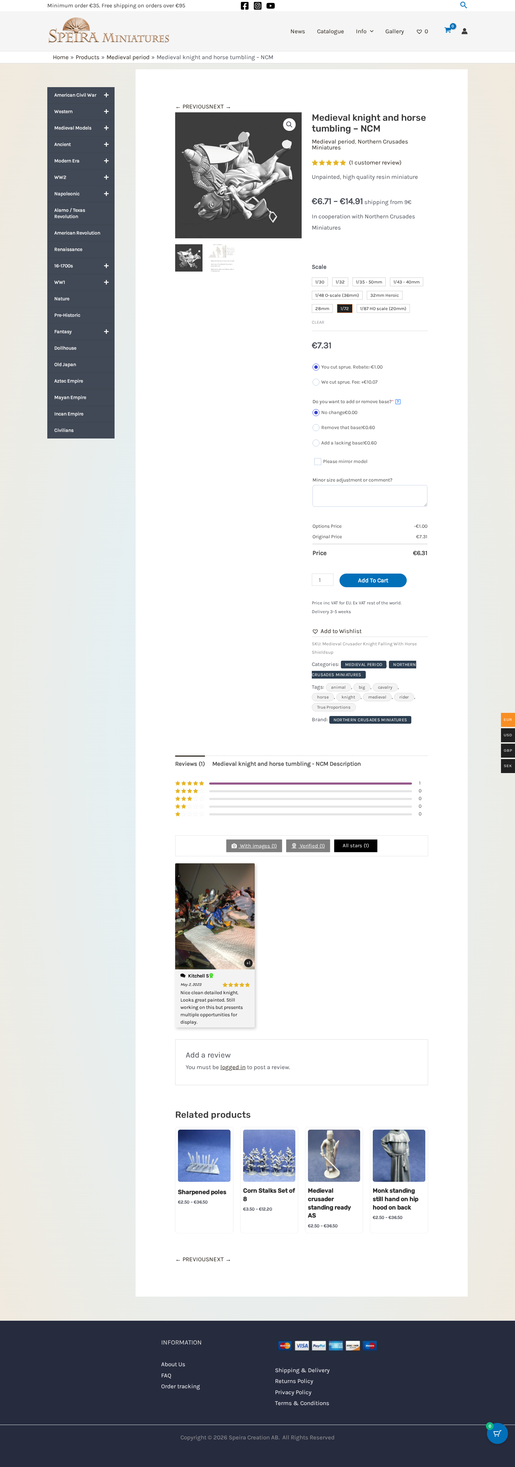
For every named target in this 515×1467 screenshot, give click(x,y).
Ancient (62, 144)
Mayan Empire (70, 397)
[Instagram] (257, 5)
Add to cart (373, 580)
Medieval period (333, 141)
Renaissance (68, 249)
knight (348, 697)
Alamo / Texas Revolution (69, 213)
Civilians (64, 430)
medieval (377, 697)
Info (361, 31)
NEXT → (220, 106)
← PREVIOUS (192, 106)
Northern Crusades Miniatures (360, 144)
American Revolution (77, 233)
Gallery (394, 31)
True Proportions (334, 707)
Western (63, 111)
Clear (318, 322)
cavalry (385, 687)
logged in (233, 1067)
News (297, 31)
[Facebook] (244, 5)
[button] (464, 5)
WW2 (60, 177)
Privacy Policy (293, 1392)
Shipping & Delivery (302, 1370)
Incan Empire (68, 414)
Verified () (311, 846)
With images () (258, 846)
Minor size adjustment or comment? (352, 480)
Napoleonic (67, 194)
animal (338, 687)
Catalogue (330, 31)
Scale (319, 266)
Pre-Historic (67, 315)
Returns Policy (294, 1380)
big (362, 687)
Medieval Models (72, 128)
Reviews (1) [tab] (190, 763)
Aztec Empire (68, 381)
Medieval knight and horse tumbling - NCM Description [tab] (286, 763)
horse (323, 697)
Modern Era (67, 161)
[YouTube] (270, 5)
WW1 (59, 282)
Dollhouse (65, 348)
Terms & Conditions (302, 1402)
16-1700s (63, 266)
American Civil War (75, 95)
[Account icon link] (464, 31)
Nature (61, 299)
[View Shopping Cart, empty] (447, 31)
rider (404, 697)
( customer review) (375, 162)
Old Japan (65, 364)
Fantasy (63, 332)
